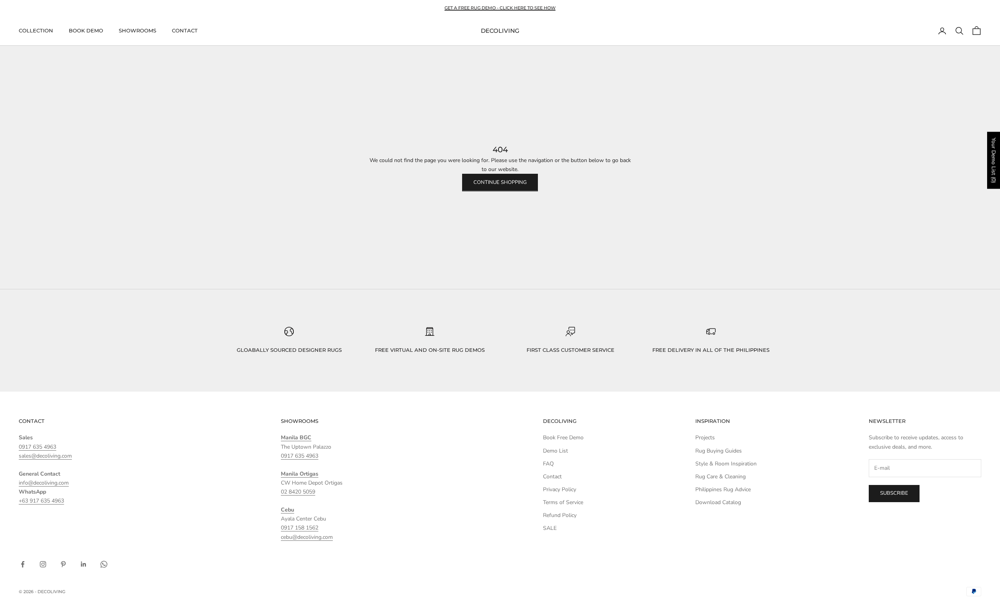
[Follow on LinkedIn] (84, 564)
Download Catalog (718, 502)
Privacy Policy (559, 489)
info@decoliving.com (44, 483)
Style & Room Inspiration (726, 463)
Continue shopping (500, 182)
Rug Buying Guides (718, 451)
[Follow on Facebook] (23, 564)
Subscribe (894, 493)
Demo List (555, 451)
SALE (550, 528)
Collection (36, 31)
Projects (705, 437)
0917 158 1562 (299, 527)
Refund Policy (560, 515)
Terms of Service (563, 502)
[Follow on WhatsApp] (104, 564)
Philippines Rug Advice (723, 489)
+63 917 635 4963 (41, 500)
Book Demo (86, 31)
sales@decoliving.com (45, 456)
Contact (185, 31)
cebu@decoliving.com (307, 537)
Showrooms (137, 31)
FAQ (548, 463)
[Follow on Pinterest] (63, 564)
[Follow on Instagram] (43, 564)
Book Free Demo (563, 437)
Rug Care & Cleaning (720, 476)
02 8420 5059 (298, 492)
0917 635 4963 (37, 447)
